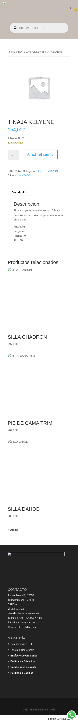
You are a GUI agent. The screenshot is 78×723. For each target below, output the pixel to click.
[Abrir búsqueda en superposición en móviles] (39, 28)
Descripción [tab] (19, 192)
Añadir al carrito (40, 154)
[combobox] (62, 717)
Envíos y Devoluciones (23, 655)
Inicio (11, 51)
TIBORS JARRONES (27, 51)
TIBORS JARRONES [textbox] (61, 719)
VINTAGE (24, 175)
